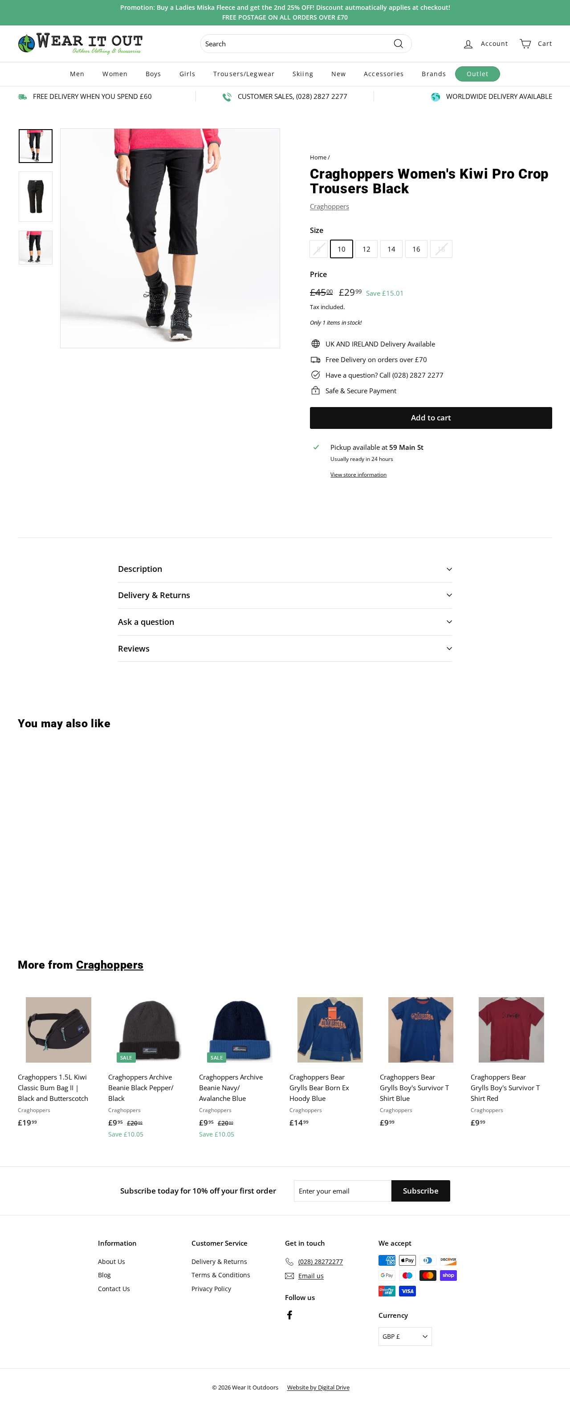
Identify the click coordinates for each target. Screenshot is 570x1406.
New (338, 73)
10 (342, 249)
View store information (358, 474)
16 (416, 249)
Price (318, 274)
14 (391, 249)
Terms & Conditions (220, 1275)
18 (441, 249)
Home (318, 157)
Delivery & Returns (219, 1261)
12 (366, 249)
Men (77, 73)
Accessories (384, 73)
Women (115, 73)
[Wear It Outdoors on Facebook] (289, 1314)
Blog (104, 1275)
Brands (434, 73)
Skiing (303, 73)
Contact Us (114, 1288)
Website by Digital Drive (318, 1387)
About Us (111, 1261)
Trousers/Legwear (244, 73)
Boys (153, 73)
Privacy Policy (211, 1288)
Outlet (478, 73)
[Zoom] (170, 238)
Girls (187, 73)
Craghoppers (329, 206)
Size (316, 230)
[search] (306, 44)
